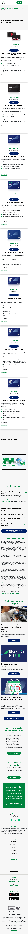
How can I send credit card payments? (12, 514)
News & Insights (14, 853)
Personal (9, 8)
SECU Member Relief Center (14, 868)
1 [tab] (13, 472)
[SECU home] (4, 2)
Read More (14, 640)
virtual (20, 499)
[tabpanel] (14, 462)
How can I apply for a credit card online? (11, 509)
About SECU (14, 841)
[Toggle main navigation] (25, 2)
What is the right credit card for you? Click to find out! (12, 21)
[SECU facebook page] (7, 820)
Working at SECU (14, 844)
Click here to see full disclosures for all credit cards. (10, 593)
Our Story (14, 847)
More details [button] (4, 78)
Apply (14, 50)
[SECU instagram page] (10, 820)
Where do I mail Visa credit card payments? (10, 525)
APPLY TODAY (14, 753)
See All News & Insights (14, 718)
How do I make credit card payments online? (12, 519)
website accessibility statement (15, 922)
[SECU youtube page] (19, 820)
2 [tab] (15, 472)
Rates (14, 862)
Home (2, 8)
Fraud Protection (14, 871)
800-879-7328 (14, 881)
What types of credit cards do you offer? (11, 492)
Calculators (14, 865)
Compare (5, 74)
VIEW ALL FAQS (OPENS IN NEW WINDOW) (14, 530)
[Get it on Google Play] (14, 894)
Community (14, 850)
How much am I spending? (9, 439)
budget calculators (16, 450)
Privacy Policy (14, 929)
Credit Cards (17, 8)
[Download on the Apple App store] (14, 898)
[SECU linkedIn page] (14, 820)
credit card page (9, 499)
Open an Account (14, 803)
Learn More (14, 777)
